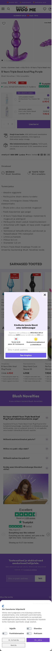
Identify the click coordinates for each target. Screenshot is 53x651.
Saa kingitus (26, 355)
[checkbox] (4, 628)
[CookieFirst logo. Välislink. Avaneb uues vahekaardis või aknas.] (3, 606)
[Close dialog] (45, 295)
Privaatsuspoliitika (41, 603)
